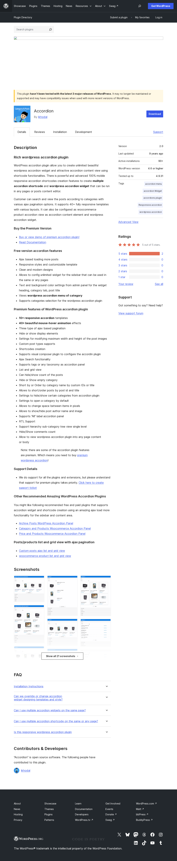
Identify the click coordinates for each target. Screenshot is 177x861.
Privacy (18, 819)
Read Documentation (32, 242)
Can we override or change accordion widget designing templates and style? (38, 698)
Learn (78, 803)
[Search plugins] (50, 29)
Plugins (48, 814)
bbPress (142, 814)
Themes (49, 809)
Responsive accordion (150, 205)
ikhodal (42, 117)
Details (21, 132)
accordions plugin (152, 198)
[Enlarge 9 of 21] (73, 653)
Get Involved (112, 803)
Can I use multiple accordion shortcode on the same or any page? (56, 721)
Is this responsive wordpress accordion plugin (43, 732)
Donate (111, 814)
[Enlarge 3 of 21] (39, 650)
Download (155, 113)
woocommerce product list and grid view (45, 556)
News (17, 809)
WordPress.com (146, 803)
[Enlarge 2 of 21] (39, 609)
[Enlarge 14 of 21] (106, 580)
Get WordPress (160, 5)
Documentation (83, 809)
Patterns (49, 819)
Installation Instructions (28, 686)
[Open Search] (140, 6)
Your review (125, 284)
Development (83, 132)
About (17, 803)
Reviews (39, 132)
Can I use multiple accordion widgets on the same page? (50, 710)
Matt (140, 809)
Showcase (50, 803)
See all (159, 284)
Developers (81, 814)
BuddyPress (144, 819)
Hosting (18, 814)
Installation (60, 132)
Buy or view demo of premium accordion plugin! (49, 237)
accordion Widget (153, 191)
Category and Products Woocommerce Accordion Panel (55, 528)
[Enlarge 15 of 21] (106, 623)
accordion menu (153, 184)
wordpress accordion (150, 212)
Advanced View (128, 222)
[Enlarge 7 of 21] (73, 580)
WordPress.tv (84, 819)
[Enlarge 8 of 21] (73, 623)
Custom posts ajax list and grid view (42, 550)
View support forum (130, 313)
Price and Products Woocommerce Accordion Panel (52, 533)
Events (109, 809)
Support (158, 132)
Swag (110, 819)
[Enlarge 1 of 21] (39, 580)
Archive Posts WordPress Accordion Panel (46, 523)
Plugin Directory (23, 17)
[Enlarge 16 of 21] (106, 654)
